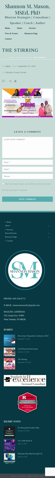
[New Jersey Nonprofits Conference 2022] (9, 340)
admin (7, 66)
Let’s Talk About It (25, 441)
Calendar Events (24, 57)
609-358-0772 (19, 298)
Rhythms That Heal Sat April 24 (30, 454)
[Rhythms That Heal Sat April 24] (9, 458)
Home (7, 28)
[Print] (16, 81)
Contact (8, 39)
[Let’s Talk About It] (9, 445)
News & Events (11, 33)
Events (23, 72)
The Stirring (22, 359)
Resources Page (31, 33)
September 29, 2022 (26, 66)
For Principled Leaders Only (28, 428)
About (19, 28)
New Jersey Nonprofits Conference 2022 (33, 336)
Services (32, 28)
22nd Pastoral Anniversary (28, 349)
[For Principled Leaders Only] (9, 432)
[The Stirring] (9, 363)
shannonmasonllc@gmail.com (26, 305)
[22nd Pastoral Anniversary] (9, 352)
